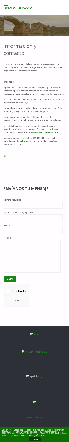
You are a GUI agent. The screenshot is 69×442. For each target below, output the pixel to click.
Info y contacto (34, 418)
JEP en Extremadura (18, 7)
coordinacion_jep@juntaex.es (45, 132)
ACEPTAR (34, 439)
